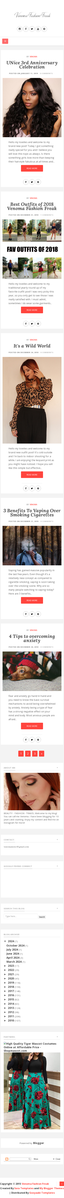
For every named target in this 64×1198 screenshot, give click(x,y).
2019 (11, 982)
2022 (11, 970)
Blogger (38, 1143)
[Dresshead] (32, 1090)
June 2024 (13, 953)
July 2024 (12, 949)
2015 (11, 999)
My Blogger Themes (51, 1188)
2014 (11, 1003)
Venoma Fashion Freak (35, 1183)
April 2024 (13, 957)
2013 (11, 1008)
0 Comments (46, 73)
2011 (11, 1016)
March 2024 (14, 961)
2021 (11, 974)
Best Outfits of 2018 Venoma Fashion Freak (32, 206)
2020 (11, 978)
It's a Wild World (32, 346)
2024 (11, 941)
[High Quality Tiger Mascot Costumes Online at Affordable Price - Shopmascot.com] (32, 1047)
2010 (11, 1020)
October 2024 (15, 945)
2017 (11, 991)
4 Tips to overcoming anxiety (32, 638)
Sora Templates (24, 1188)
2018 (11, 987)
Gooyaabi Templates (42, 1192)
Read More (32, 168)
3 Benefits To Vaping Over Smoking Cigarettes (32, 512)
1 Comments (46, 215)
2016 (11, 995)
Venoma (33, 56)
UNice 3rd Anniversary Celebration (31, 65)
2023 (11, 965)
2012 (11, 1012)
